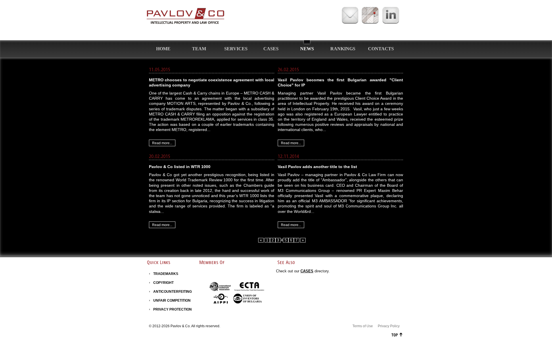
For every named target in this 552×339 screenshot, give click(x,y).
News (307, 48)
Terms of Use (362, 326)
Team (199, 48)
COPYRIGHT (163, 283)
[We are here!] (370, 15)
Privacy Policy (389, 326)
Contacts (381, 48)
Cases (271, 48)
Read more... (162, 143)
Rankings (342, 48)
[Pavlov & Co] (185, 16)
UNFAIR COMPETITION (172, 300)
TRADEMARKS (165, 274)
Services (236, 48)
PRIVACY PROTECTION (172, 309)
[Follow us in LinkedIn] (390, 15)
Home (163, 48)
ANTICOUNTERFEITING (172, 292)
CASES (306, 271)
